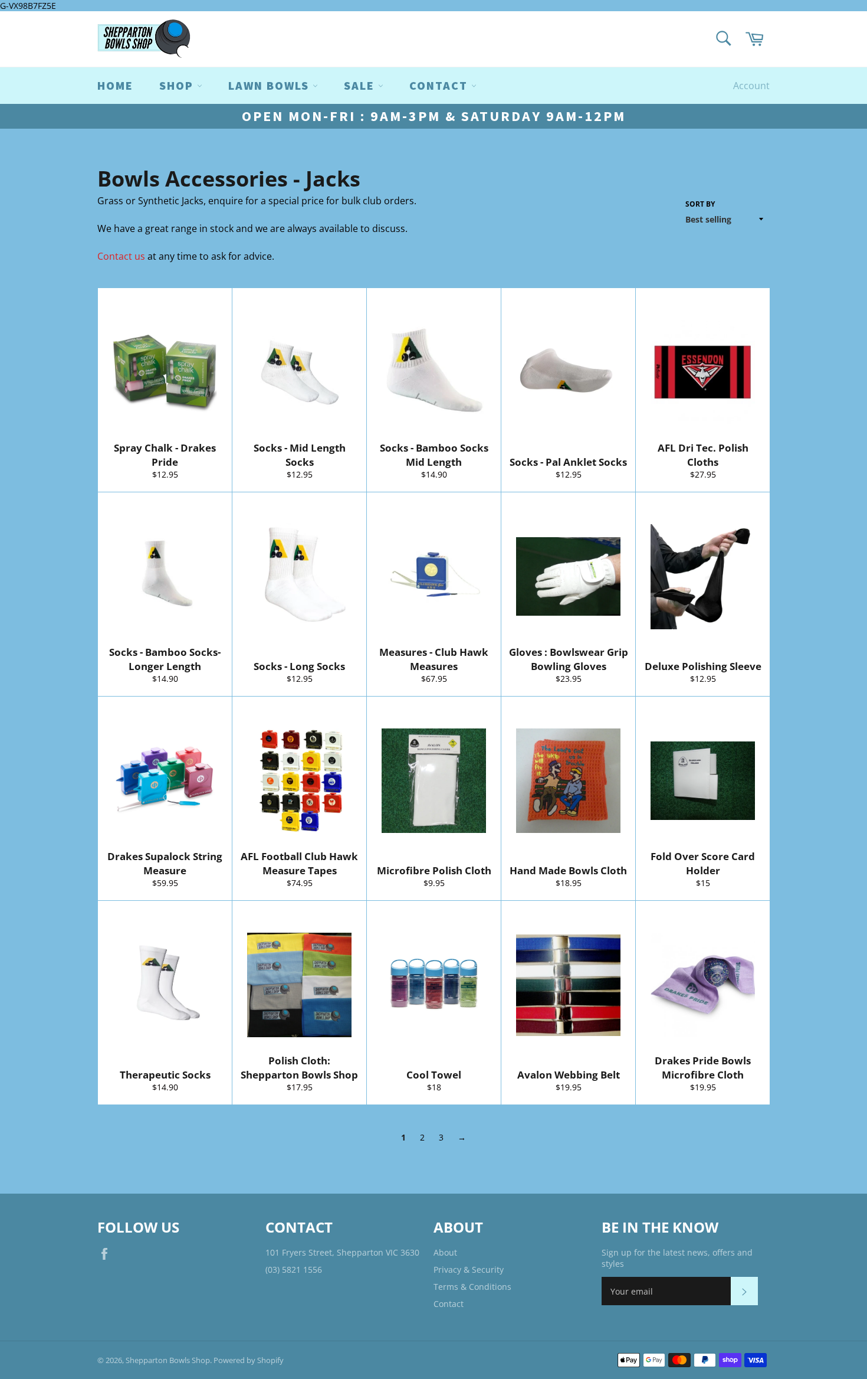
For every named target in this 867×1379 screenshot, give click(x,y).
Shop (178, 85)
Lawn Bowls (270, 85)
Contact (449, 1303)
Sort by (700, 204)
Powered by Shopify (249, 1360)
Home (115, 85)
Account (751, 85)
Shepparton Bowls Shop (168, 1360)
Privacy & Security (469, 1269)
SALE (361, 85)
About (445, 1252)
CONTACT (440, 85)
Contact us (121, 256)
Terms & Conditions (472, 1286)
